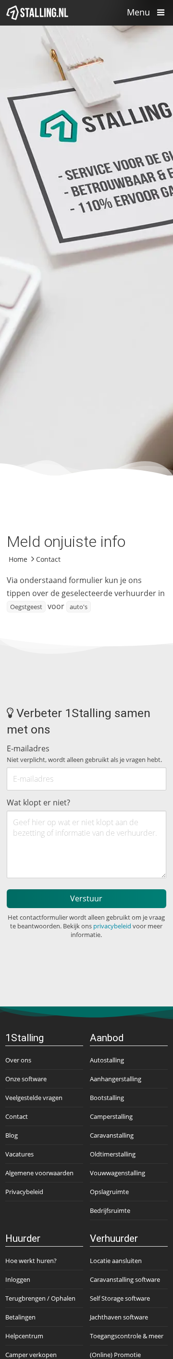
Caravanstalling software (125, 1279)
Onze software (26, 1078)
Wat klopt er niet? (38, 802)
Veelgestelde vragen (33, 1097)
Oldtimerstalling (113, 1154)
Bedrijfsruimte (110, 1210)
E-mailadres (84, 753)
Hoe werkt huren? (31, 1260)
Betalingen (20, 1317)
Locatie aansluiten (116, 1260)
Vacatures (19, 1154)
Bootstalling (107, 1097)
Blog (11, 1135)
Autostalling (107, 1060)
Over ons (18, 1060)
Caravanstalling (112, 1135)
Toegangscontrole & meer (126, 1336)
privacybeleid (112, 926)
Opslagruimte (109, 1191)
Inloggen (17, 1279)
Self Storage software (120, 1298)
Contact (16, 1116)
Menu (139, 12)
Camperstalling (111, 1116)
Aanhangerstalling (115, 1078)
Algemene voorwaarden (39, 1173)
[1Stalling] (37, 12)
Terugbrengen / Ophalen (40, 1298)
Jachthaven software (119, 1317)
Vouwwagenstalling (117, 1173)
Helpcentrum (24, 1336)
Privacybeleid (24, 1191)
